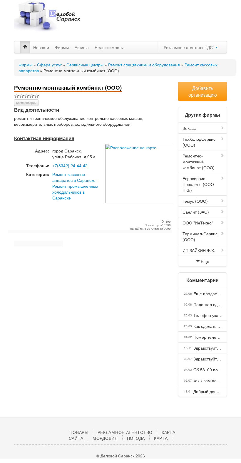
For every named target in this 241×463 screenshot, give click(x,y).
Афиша (82, 47)
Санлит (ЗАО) (196, 212)
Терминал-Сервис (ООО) (200, 236)
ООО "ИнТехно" (198, 223)
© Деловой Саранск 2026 (120, 456)
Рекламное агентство (125, 432)
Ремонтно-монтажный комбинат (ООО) (199, 161)
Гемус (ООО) (195, 201)
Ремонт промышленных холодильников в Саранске (75, 192)
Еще (205, 261)
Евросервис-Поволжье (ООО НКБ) (198, 184)
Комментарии (26, 102)
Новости (41, 47)
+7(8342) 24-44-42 (70, 165)
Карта (161, 438)
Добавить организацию (202, 91)
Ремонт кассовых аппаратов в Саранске (74, 177)
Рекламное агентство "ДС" (189, 47)
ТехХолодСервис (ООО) (199, 142)
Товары (79, 432)
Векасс (189, 128)
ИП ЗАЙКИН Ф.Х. (199, 250)
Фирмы (62, 47)
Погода (136, 438)
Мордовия (105, 438)
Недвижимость (109, 47)
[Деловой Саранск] (47, 20)
